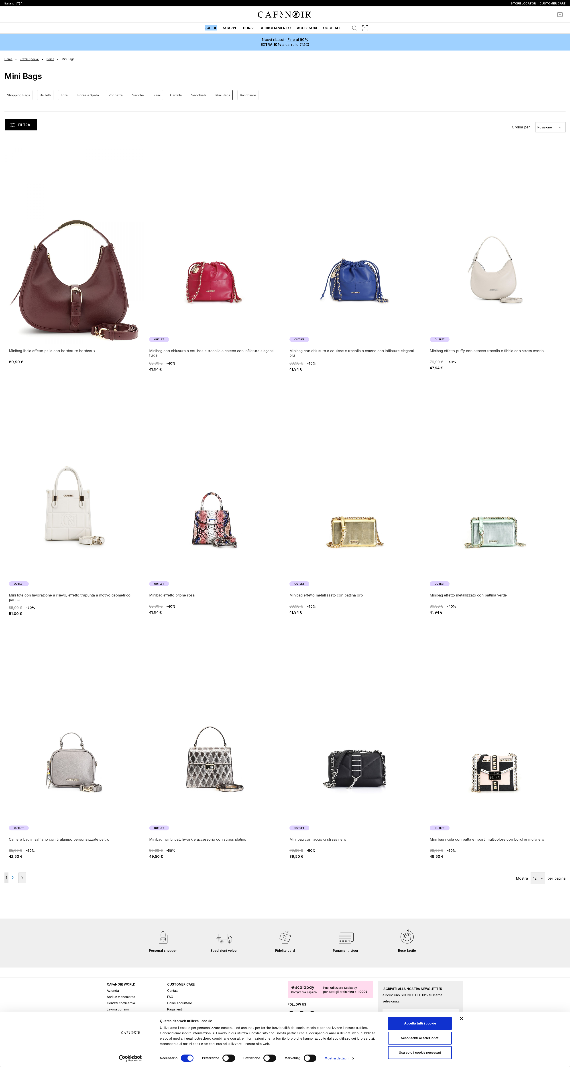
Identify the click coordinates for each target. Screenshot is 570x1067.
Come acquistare (179, 1003)
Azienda (113, 990)
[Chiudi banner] (461, 1018)
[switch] (228, 1058)
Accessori (307, 28)
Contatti (172, 990)
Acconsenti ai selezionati (420, 1038)
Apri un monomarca (121, 997)
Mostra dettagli (336, 1058)
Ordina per (521, 127)
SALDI (211, 28)
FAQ (170, 997)
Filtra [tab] (24, 125)
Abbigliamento (276, 28)
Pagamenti (175, 1009)
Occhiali (331, 28)
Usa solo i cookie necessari (420, 1052)
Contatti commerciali (121, 1003)
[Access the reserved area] (547, 14)
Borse (249, 28)
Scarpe (230, 28)
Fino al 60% (297, 39)
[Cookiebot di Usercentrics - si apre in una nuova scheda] (130, 1058)
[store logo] (284, 14)
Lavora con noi (118, 1009)
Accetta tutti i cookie (420, 1023)
